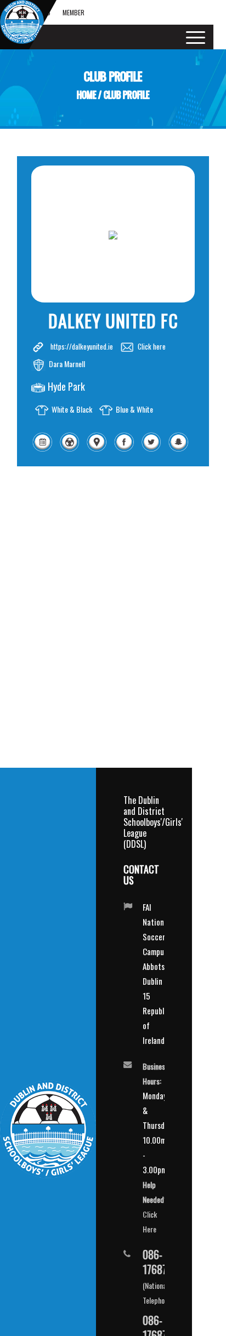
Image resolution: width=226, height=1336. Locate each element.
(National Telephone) (144, 1276)
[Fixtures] (42, 449)
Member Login (73, 16)
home (86, 94)
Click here (152, 346)
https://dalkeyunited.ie (81, 346)
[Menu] (192, 37)
